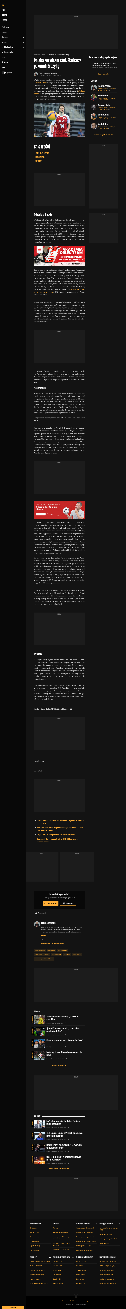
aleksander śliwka (40, 950)
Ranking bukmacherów (37, 1274)
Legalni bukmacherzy (7, 47)
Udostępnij (42, 913)
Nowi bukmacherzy (36, 1279)
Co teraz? (38, 160)
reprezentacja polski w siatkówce (44, 959)
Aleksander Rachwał (97, 67)
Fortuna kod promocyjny (107, 1266)
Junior (3, 67)
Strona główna (37, 55)
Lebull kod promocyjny (107, 1274)
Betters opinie (80, 1283)
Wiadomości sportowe (35, 1223)
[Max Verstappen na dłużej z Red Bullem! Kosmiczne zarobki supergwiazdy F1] (59, 1124)
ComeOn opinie (81, 1261)
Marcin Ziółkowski (51, 1127)
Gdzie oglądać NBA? (106, 1234)
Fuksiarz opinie (58, 1283)
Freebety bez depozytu (37, 1270)
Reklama (80, 1301)
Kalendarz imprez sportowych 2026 (109, 1229)
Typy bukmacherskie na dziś (39, 1283)
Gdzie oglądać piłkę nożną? (83, 1223)
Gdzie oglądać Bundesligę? (85, 1250)
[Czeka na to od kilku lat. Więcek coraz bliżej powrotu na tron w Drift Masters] (59, 1160)
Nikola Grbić (41, 82)
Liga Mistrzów (34, 1241)
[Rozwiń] (22, 37)
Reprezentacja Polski (36, 1237)
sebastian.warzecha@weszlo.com (52, 943)
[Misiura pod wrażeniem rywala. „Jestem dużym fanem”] (59, 1043)
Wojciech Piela (103, 124)
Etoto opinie (80, 1279)
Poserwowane (40, 156)
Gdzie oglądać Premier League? (86, 1241)
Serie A (106, 90)
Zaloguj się (13, 1307)
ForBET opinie (80, 1274)
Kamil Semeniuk (62, 950)
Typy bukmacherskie (7, 52)
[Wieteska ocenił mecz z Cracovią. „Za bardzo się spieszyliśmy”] (59, 1019)
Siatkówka (44, 55)
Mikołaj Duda (50, 1023)
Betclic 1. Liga (34, 1232)
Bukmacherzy (33, 1257)
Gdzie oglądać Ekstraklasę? (85, 1228)
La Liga (100, 90)
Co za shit (69, 903)
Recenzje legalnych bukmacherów (61, 1257)
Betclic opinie (57, 1279)
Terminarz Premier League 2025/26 (61, 1244)
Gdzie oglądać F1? (105, 1243)
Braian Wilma (50, 1035)
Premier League (102, 88)
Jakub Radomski (103, 114)
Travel (3, 57)
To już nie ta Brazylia (42, 153)
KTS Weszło (5, 62)
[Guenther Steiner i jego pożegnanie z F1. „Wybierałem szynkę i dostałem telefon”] (59, 1148)
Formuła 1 (32, 1123)
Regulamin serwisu (91, 1301)
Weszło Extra (5, 27)
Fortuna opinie (57, 1261)
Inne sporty (5, 42)
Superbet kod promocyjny (108, 1261)
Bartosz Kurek (51, 950)
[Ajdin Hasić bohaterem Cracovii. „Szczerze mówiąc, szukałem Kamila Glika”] (59, 1031)
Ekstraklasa (32, 1019)
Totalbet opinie (81, 1270)
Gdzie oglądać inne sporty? (106, 1223)
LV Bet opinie (57, 1270)
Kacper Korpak (50, 1059)
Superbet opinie (58, 1266)
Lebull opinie (57, 1274)
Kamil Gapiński (103, 95)
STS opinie (79, 1266)
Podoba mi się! (52, 903)
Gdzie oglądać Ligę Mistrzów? (85, 1237)
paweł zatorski (77, 954)
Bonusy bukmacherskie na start (40, 1261)
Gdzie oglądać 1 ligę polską (85, 1232)
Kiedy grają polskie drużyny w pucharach (62, 1238)
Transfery (4, 32)
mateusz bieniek (56, 954)
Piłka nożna (5, 37)
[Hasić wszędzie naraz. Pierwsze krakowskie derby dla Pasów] (59, 1055)
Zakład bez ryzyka (36, 1266)
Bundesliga (112, 88)
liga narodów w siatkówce (42, 954)
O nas (57, 1301)
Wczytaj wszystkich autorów (103, 135)
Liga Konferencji (35, 1246)
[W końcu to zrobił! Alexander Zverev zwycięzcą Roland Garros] (103, 65)
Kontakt (72, 1301)
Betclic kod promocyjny (107, 1279)
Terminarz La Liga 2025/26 (61, 1249)
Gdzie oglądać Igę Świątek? (108, 1239)
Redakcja (64, 1301)
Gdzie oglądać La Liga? (83, 1246)
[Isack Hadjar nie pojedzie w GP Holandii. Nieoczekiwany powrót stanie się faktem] (59, 1136)
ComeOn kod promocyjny (108, 1283)
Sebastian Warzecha (50, 73)
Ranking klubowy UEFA (60, 1232)
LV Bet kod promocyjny (107, 1270)
